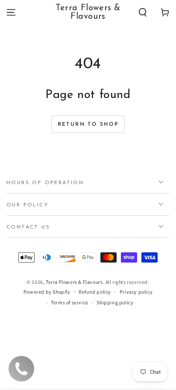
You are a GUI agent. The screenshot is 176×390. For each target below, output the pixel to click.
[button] (143, 12)
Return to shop (88, 124)
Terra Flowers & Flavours (74, 282)
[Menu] (11, 12)
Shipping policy (115, 302)
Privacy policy (136, 292)
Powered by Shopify (46, 292)
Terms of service (69, 302)
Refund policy (95, 292)
